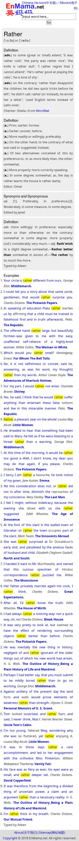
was (19, 336)
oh (13, 619)
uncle (68, 292)
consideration (26, 486)
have (7, 630)
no (18, 619)
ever (43, 769)
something (50, 430)
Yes (6, 397)
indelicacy (45, 503)
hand (26, 330)
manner (50, 408)
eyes (56, 769)
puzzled (48, 575)
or (44, 364)
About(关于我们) (25, 832)
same (59, 292)
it (11, 364)
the (60, 336)
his (38, 369)
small (7, 775)
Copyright (10, 838)
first (23, 319)
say (37, 675)
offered (15, 330)
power (39, 791)
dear (62, 458)
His (6, 769)
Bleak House (53, 619)
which (28, 658)
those (30, 747)
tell (17, 292)
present (46, 691)
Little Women (23, 425)
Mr (34, 564)
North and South (17, 558)
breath (43, 814)
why (70, 730)
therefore (21, 786)
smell (49, 353)
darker (33, 636)
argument (11, 797)
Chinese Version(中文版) (39, 3)
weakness (11, 703)
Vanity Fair (43, 764)
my (55, 369)
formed (9, 336)
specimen (44, 569)
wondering (57, 730)
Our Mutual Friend (18, 819)
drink (26, 719)
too (6, 458)
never (17, 719)
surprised (36, 542)
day (55, 691)
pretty (26, 625)
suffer (68, 397)
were (49, 436)
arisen (67, 658)
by (10, 314)
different (39, 280)
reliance (35, 341)
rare (70, 747)
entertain (34, 403)
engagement (63, 753)
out (16, 658)
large (45, 330)
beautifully (65, 330)
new (42, 647)
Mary (18, 436)
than (17, 375)
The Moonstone (26, 580)
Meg (44, 730)
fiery (31, 769)
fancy (10, 475)
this (24, 408)
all (15, 603)
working (10, 686)
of (24, 308)
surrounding (63, 630)
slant (36, 525)
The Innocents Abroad (52, 536)
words (32, 375)
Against (9, 691)
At (5, 453)
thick (23, 814)
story (33, 292)
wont (46, 369)
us (5, 314)
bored (30, 680)
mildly (19, 680)
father (14, 586)
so (20, 736)
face (12, 769)
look (40, 625)
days (41, 747)
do (14, 464)
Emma (44, 480)
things (8, 658)
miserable (36, 408)
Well (26, 458)
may (7, 464)
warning (45, 442)
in (71, 314)
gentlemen (11, 297)
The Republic (13, 325)
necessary (47, 797)
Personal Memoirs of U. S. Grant (28, 708)
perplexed (33, 547)
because (60, 503)
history (67, 647)
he (70, 364)
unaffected (11, 341)
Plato (46, 308)
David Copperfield (17, 780)
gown (17, 480)
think (28, 397)
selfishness (33, 364)
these (47, 403)
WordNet (42, 111)
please (55, 464)
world (51, 658)
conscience (17, 497)
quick (69, 614)
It (5, 625)
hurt (61, 714)
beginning (51, 786)
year (33, 419)
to (37, 336)
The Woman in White (51, 347)
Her (6, 586)
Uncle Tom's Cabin (17, 725)
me (44, 336)
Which (8, 353)
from (50, 280)
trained (63, 314)
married (40, 586)
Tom (7, 714)
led (39, 753)
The (6, 330)
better (29, 675)
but (53, 330)
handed (11, 564)
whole (51, 419)
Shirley (19, 391)
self (25, 341)
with (52, 336)
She (6, 542)
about (42, 292)
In (5, 308)
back (24, 564)
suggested (11, 514)
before (55, 636)
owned (68, 564)
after (17, 492)
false (56, 403)
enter (55, 386)
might (19, 503)
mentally (24, 647)
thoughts (66, 369)
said (64, 364)
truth (41, 319)
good (14, 458)
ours (58, 280)
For (6, 386)
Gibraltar (10, 530)
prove (47, 697)
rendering (44, 630)
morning (38, 453)
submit (68, 675)
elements (60, 697)
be (55, 314)
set (46, 775)
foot (17, 525)
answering (11, 369)
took (59, 475)
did (70, 486)
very (18, 625)
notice (68, 475)
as (23, 369)
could (10, 292)
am (19, 475)
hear (30, 430)
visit (15, 547)
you (23, 292)
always (17, 614)
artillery (21, 691)
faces (69, 547)
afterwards (55, 319)
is (21, 280)
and (30, 319)
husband (14, 553)
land (70, 691)
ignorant (47, 653)
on (39, 419)
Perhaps (10, 675)
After (7, 603)
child (40, 314)
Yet (6, 486)
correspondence (16, 575)
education (34, 308)
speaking (14, 308)
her (50, 753)
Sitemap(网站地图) (52, 832)
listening (60, 436)
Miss (39, 758)
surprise (59, 297)
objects (9, 636)
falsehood (11, 319)
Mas (35, 719)
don (37, 458)
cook (66, 586)
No (6, 364)
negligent (10, 653)
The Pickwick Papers (41, 303)
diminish (37, 492)
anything (10, 403)
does (41, 486)
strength (42, 703)
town (64, 525)
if (39, 436)
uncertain (26, 791)
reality (59, 797)
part (18, 386)
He (6, 430)
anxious (58, 547)
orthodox (26, 758)
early (7, 547)
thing (51, 647)
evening (9, 508)
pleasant (23, 419)
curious (28, 569)
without (31, 503)
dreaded (15, 430)
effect (25, 630)
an (71, 791)
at (46, 542)
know (47, 458)
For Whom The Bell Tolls (31, 358)
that (51, 292)
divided (67, 786)
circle (15, 280)
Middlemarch (21, 286)
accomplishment (16, 753)
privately (27, 586)
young (21, 730)
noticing (42, 614)
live (13, 408)
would (34, 297)
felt (30, 436)
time (17, 453)
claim (55, 791)
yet (41, 736)
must (49, 314)
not (20, 364)
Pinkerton (52, 758)
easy (69, 336)
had (61, 430)
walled (55, 525)
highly (60, 341)
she (21, 508)
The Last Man (54, 497)
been (69, 430)
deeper (37, 775)
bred (69, 341)
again (31, 464)
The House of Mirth (31, 608)
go (65, 680)
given (29, 336)
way (51, 614)
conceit (53, 364)
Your (7, 280)
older (69, 653)
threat (8, 442)
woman (9, 347)
